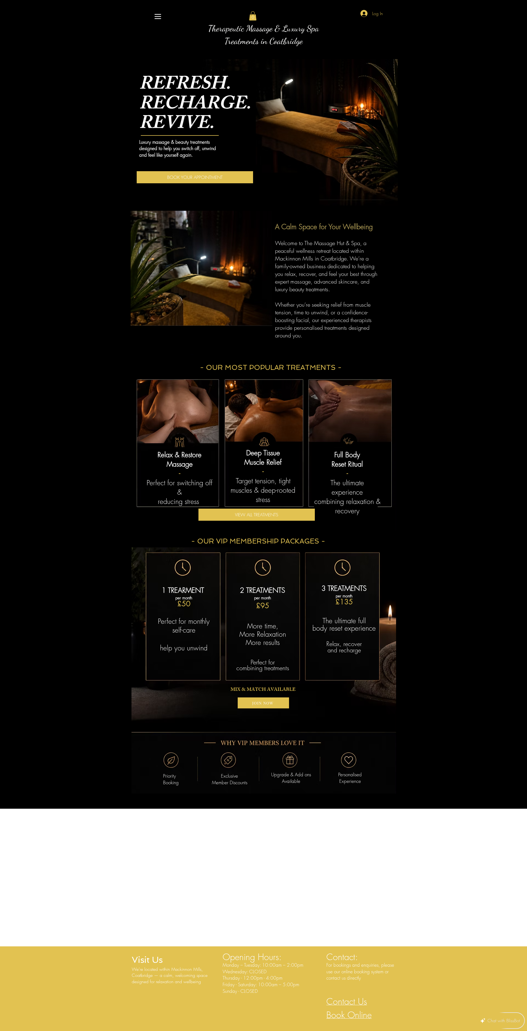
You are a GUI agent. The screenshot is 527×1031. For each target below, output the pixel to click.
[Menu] (157, 16)
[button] (253, 15)
